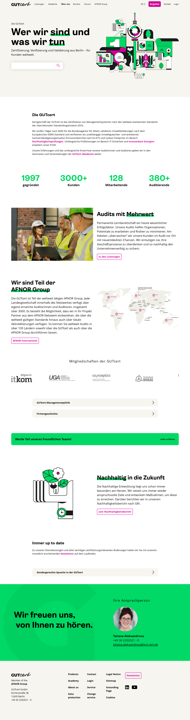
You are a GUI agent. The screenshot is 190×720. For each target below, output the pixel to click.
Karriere (76, 4)
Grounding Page (112, 689)
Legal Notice (113, 674)
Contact (91, 674)
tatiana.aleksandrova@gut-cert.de (135, 644)
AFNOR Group (100, 4)
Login (176, 4)
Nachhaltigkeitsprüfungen (47, 141)
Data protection (74, 695)
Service (87, 4)
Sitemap (111, 680)
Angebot (154, 4)
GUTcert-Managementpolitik (53, 402)
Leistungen (39, 4)
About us (73, 687)
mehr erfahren (167, 439)
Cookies (110, 697)
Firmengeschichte (47, 413)
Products (73, 674)
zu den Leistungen (109, 256)
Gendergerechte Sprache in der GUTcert (60, 572)
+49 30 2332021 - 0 (126, 640)
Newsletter (67, 553)
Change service (91, 695)
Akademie (52, 4)
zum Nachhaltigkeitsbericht (114, 511)
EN (142, 4)
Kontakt (167, 4)
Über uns (65, 4)
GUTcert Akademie (83, 154)
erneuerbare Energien (141, 141)
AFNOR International (25, 340)
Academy (73, 680)
